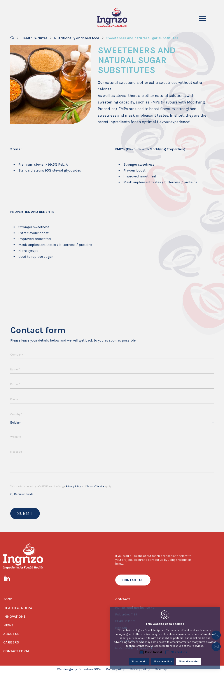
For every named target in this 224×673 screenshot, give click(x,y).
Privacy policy (140, 669)
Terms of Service (95, 486)
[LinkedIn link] (9, 579)
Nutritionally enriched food (76, 38)
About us (11, 634)
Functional (153, 652)
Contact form (16, 651)
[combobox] (112, 422)
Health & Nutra (34, 38)
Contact (122, 599)
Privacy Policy (73, 486)
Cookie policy (115, 669)
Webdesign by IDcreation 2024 (79, 669)
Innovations (14, 616)
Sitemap (161, 669)
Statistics (179, 652)
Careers (11, 642)
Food (7, 599)
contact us (133, 580)
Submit (25, 513)
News (8, 625)
